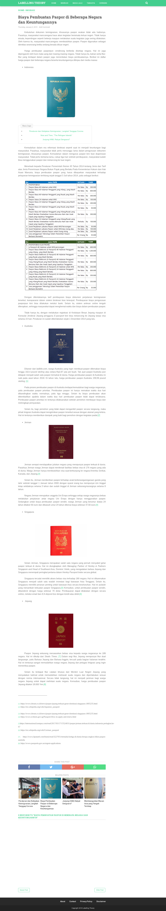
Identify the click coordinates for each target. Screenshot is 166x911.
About (62, 901)
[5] (62, 588)
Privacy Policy (86, 901)
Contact (72, 901)
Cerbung (103, 3)
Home (53, 3)
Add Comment (44, 27)
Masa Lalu (77, 3)
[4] (97, 505)
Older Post (100, 890)
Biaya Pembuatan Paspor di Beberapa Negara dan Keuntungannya (48, 805)
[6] (80, 594)
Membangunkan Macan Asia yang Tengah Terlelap (94, 803)
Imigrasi (64, 3)
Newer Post (24, 890)
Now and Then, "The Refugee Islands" (56, 135)
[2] (99, 415)
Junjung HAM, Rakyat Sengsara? (56, 139)
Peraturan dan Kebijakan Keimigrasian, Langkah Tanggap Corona (56, 131)
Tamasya (91, 3)
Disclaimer (101, 901)
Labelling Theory (32, 3)
